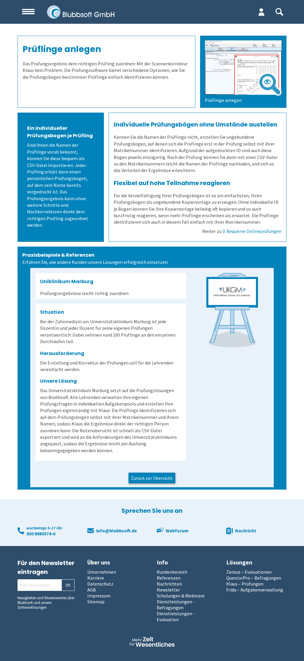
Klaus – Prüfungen (244, 584)
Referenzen (168, 578)
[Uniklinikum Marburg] (232, 310)
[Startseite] (112, 12)
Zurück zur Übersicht (152, 478)
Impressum (98, 596)
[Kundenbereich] (261, 12)
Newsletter (168, 590)
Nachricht (245, 531)
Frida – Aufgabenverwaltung (254, 590)
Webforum (177, 531)
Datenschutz (100, 584)
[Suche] (279, 12)
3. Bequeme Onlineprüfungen (251, 231)
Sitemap (95, 602)
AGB (91, 590)
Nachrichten (169, 584)
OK (68, 585)
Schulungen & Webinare (181, 596)
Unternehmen (101, 572)
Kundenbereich (172, 572)
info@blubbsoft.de (116, 531)
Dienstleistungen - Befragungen (176, 604)
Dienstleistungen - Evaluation (176, 616)
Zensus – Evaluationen (249, 572)
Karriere (95, 578)
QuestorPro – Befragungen (253, 578)
